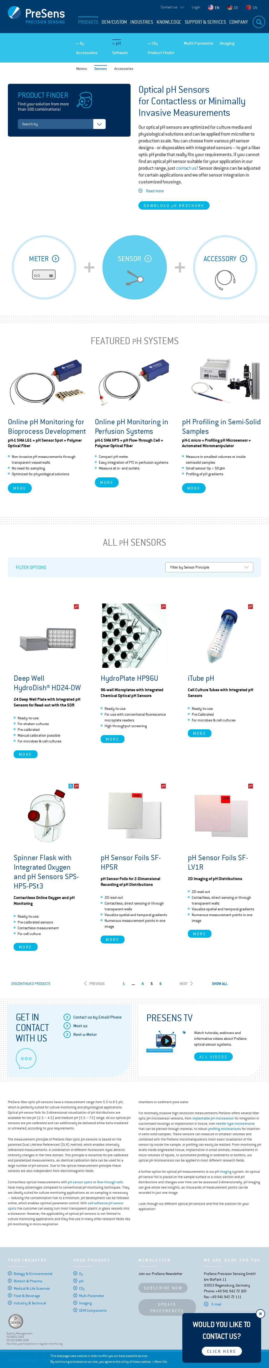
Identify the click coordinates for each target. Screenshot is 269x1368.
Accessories (86, 52)
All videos (213, 1056)
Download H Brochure (174, 206)
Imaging (227, 43)
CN (255, 7)
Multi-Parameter (198, 43)
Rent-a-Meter (85, 1034)
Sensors (100, 68)
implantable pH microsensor (213, 1118)
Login (196, 7)
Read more (155, 190)
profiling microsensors (224, 1129)
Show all (219, 983)
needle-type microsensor (234, 1123)
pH (118, 43)
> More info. (160, 1362)
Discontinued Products (30, 983)
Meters (81, 68)
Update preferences (167, 1307)
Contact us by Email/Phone (97, 1017)
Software (120, 52)
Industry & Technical (30, 1303)
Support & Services (205, 22)
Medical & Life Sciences (32, 1288)
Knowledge (169, 22)
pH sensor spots (80, 1182)
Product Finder (161, 52)
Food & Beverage (27, 1295)
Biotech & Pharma (28, 1281)
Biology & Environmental (33, 1273)
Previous (97, 983)
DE (236, 7)
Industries (141, 22)
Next (184, 983)
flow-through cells (109, 1182)
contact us (186, 168)
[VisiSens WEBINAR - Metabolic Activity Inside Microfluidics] (166, 1041)
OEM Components (93, 1310)
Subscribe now (163, 1288)
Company (238, 22)
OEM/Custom (114, 22)
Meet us (80, 1026)
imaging (225, 1171)
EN (217, 7)
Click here (222, 1351)
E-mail (216, 1304)
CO (155, 43)
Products (88, 22)
